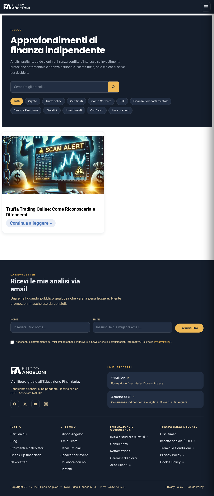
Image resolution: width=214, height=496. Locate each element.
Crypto (32, 101)
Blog (13, 441)
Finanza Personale (26, 110)
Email (97, 319)
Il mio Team (68, 441)
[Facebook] (14, 404)
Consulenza (119, 444)
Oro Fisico (96, 110)
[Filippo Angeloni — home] (17, 6)
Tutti (17, 101)
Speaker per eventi (74, 455)
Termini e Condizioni (175, 448)
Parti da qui (18, 434)
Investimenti (74, 110)
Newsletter (18, 462)
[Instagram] (46, 404)
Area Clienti (118, 465)
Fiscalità (51, 110)
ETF (122, 101)
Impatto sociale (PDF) (176, 441)
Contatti (66, 469)
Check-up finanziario (26, 455)
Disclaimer (168, 434)
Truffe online (54, 101)
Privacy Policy (162, 341)
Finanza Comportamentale (150, 101)
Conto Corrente (101, 101)
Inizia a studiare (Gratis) (127, 437)
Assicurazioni (120, 110)
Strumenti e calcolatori (27, 448)
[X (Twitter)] (25, 404)
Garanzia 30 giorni (123, 458)
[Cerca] (113, 87)
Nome (14, 319)
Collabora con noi (73, 462)
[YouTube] (35, 404)
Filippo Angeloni (72, 434)
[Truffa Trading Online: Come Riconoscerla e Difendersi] (53, 165)
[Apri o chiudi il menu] (206, 6)
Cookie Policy (170, 462)
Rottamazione (120, 451)
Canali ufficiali (71, 448)
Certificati (76, 101)
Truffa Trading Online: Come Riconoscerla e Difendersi (50, 212)
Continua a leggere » (31, 223)
